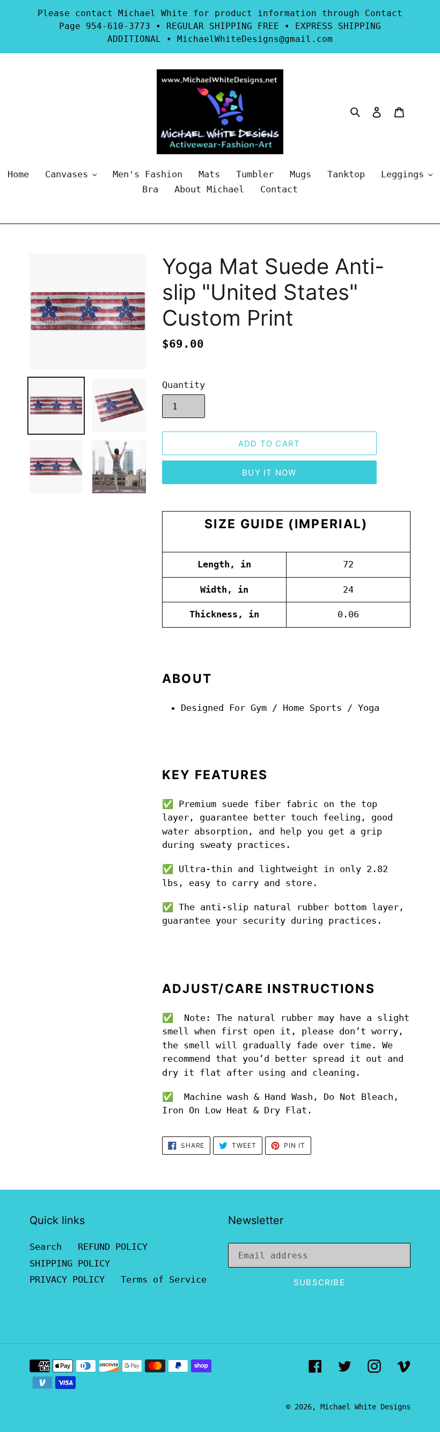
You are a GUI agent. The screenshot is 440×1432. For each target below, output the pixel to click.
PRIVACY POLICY (67, 1279)
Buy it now (269, 472)
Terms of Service (164, 1279)
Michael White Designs (365, 1406)
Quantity (183, 384)
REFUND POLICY (113, 1246)
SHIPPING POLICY (70, 1263)
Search (46, 1246)
